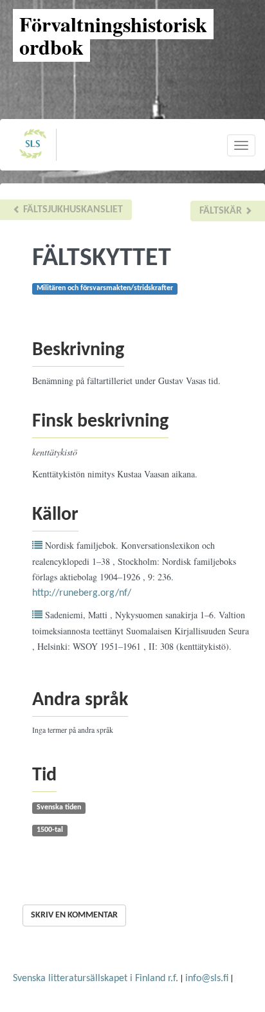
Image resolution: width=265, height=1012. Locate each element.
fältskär (221, 211)
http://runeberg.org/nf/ (81, 593)
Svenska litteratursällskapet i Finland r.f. (95, 978)
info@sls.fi (206, 978)
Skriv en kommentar (74, 915)
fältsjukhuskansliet (72, 210)
